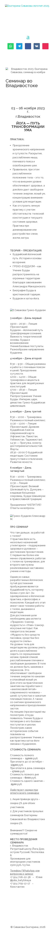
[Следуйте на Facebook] (28, 46)
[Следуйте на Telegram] (19, 46)
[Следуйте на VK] (37, 46)
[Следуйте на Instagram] (45, 46)
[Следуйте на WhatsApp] (10, 46)
